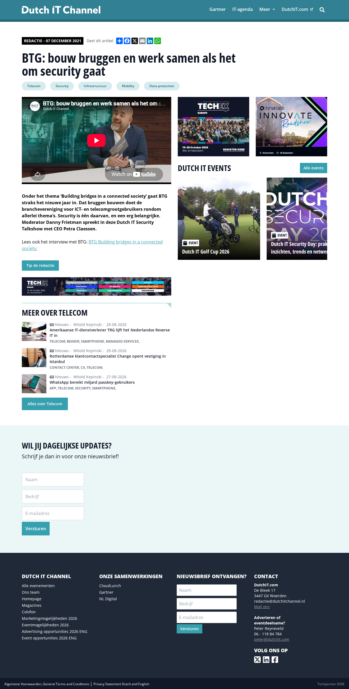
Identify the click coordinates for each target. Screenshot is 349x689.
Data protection (161, 86)
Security (62, 86)
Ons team (31, 592)
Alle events (313, 167)
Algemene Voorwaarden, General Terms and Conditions (47, 684)
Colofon (29, 611)
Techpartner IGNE (331, 684)
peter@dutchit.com (271, 639)
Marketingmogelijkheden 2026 (49, 618)
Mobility (128, 86)
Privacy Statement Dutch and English (121, 684)
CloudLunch (110, 585)
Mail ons (262, 606)
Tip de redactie (40, 265)
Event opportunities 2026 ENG (49, 638)
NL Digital (108, 598)
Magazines (31, 605)
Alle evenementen (38, 585)
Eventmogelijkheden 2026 (45, 624)
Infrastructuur (95, 86)
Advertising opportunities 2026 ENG (54, 631)
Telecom (33, 86)
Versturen (35, 529)
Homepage (31, 598)
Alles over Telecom (45, 403)
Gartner (106, 592)
